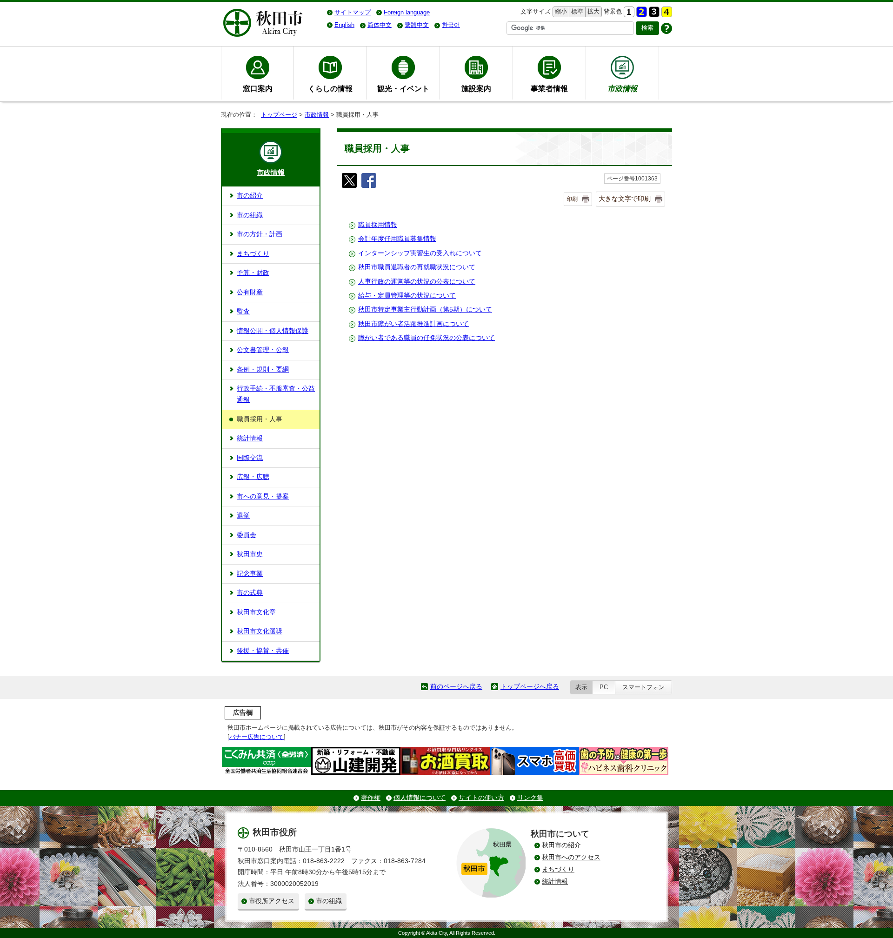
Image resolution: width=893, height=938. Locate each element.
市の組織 (250, 215)
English (344, 24)
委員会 (246, 535)
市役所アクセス (271, 901)
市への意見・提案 (263, 496)
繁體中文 (417, 24)
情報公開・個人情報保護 (272, 330)
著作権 (370, 797)
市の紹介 (250, 195)
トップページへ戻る (529, 686)
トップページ (279, 114)
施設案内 (476, 88)
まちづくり (253, 253)
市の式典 (250, 592)
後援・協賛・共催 (263, 650)
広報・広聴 (253, 476)
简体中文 (379, 24)
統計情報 (250, 438)
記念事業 (250, 573)
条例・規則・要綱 (263, 369)
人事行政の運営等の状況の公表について (416, 281)
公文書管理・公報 (263, 349)
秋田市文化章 (256, 612)
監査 (243, 311)
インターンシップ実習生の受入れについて (420, 253)
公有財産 (250, 292)
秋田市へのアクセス (571, 857)
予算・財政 (253, 272)
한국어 (451, 24)
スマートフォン (643, 687)
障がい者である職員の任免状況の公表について (426, 337)
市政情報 (317, 114)
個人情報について (419, 797)
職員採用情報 (377, 224)
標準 (576, 11)
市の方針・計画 (259, 234)
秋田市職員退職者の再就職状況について (416, 267)
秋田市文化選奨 (259, 631)
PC (604, 687)
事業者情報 (549, 88)
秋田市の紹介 (561, 845)
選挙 (243, 515)
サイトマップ (352, 12)
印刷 (572, 199)
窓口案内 (258, 88)
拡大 (593, 11)
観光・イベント (403, 88)
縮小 (560, 11)
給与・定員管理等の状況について (407, 295)
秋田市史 (250, 554)
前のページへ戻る (456, 686)
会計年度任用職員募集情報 (397, 238)
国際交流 (250, 457)
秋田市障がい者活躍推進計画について (413, 323)
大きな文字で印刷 (625, 198)
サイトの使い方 (481, 797)
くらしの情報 (330, 88)
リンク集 (530, 797)
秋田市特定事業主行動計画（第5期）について (425, 309)
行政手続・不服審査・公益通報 (276, 394)
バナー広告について (256, 736)
